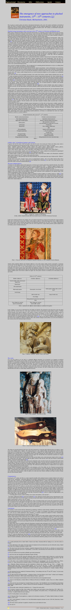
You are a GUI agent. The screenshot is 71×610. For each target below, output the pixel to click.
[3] (15, 73)
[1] (8, 541)
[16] (23, 496)
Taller (30, 2)
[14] (27, 459)
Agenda (49, 2)
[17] (34, 496)
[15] (43, 492)
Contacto (58, 2)
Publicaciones (40, 2)
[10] (30, 161)
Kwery (62, 608)
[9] (45, 160)
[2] (11, 41)
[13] (62, 457)
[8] (30, 152)
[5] (13, 80)
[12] (38, 316)
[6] (38, 83)
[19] (29, 534)
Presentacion (21, 2)
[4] (62, 76)
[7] (12, 99)
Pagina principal (11, 2)
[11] (60, 173)
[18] (56, 528)
